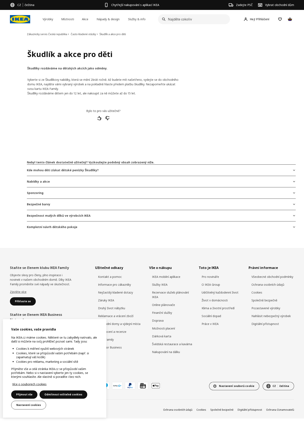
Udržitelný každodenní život (220, 292)
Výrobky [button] (48, 19)
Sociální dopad (211, 316)
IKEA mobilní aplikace (166, 277)
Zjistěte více (18, 292)
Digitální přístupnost (265, 324)
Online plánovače (163, 305)
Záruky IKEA (106, 300)
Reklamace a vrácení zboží (115, 316)
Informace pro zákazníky (114, 285)
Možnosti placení (163, 328)
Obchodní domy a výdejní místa (119, 324)
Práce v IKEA (210, 324)
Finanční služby (162, 313)
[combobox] (192, 19)
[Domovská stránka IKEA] (20, 19)
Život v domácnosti (215, 300)
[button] (99, 119)
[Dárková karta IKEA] (143, 385)
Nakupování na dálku (166, 352)
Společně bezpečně (264, 300)
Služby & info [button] (137, 19)
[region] (54, 368)
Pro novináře (210, 277)
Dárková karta (161, 336)
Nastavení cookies (28, 405)
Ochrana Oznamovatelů (280, 409)
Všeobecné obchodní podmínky (272, 277)
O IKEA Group (211, 285)
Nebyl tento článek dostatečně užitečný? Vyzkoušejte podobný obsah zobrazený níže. (90, 162)
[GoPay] (117, 385)
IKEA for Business (110, 347)
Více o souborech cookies (29, 384)
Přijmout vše (24, 394)
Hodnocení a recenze (112, 332)
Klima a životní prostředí (218, 308)
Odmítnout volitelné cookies (63, 394)
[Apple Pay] (156, 385)
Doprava (158, 320)
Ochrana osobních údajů (267, 285)
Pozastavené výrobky (265, 308)
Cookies (256, 292)
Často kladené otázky (83, 34)
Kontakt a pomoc (110, 277)
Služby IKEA (160, 285)
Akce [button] (85, 19)
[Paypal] (130, 385)
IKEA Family (106, 339)
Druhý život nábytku (111, 308)
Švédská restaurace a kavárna (172, 344)
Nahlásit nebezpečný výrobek (271, 316)
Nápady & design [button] (108, 19)
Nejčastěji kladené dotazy (115, 292)
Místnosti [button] (67, 19)
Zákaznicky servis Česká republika (47, 34)
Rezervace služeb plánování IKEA (170, 294)
